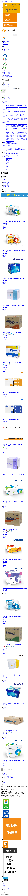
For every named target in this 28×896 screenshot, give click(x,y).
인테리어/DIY (15, 126)
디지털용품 (6, 109)
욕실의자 (17, 138)
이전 (4, 782)
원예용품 (22, 125)
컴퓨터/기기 (23, 111)
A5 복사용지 (6, 181)
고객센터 (5, 52)
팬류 (11, 121)
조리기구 (16, 119)
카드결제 (5, 102)
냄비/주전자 (9, 118)
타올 (8, 135)
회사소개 (5, 40)
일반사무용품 (6, 73)
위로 (4, 784)
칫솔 (14, 133)
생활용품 (5, 122)
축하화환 (8, 153)
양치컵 (7, 132)
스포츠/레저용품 (20, 115)
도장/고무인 (6, 101)
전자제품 (5, 146)
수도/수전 (9, 139)
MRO (4, 42)
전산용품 (8, 111)
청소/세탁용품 (22, 126)
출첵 (7, 166)
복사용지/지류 (6, 72)
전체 (4, 179)
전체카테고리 (6, 70)
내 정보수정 (9, 158)
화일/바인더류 (16, 105)
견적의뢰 (5, 44)
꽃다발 (16, 153)
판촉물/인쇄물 (6, 145)
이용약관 (5, 774)
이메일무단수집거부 (8, 777)
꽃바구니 (21, 153)
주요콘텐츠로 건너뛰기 (6, 1)
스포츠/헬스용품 (21, 128)
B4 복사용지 (6, 186)
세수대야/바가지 (13, 132)
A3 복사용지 (6, 184)
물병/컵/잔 (14, 118)
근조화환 (13, 153)
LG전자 (5, 78)
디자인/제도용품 (10, 143)
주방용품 (5, 116)
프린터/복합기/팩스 (15, 111)
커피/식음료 (18, 114)
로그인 (5, 46)
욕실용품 (5, 131)
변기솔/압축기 (18, 136)
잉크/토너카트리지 (7, 76)
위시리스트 (8, 162)
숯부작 (16, 155)
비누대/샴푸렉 (11, 136)
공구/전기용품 (9, 124)
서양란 (12, 155)
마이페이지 (6, 49)
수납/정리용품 (11, 125)
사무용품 (5, 104)
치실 (19, 133)
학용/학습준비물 (7, 142)
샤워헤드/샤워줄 (16, 139)
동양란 (9, 155)
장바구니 (5, 50)
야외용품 (17, 125)
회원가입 (5, 48)
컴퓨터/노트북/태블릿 (11, 148)
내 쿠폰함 (8, 165)
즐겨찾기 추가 (6, 79)
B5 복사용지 (6, 185)
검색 (4, 886)
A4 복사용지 (6, 182)
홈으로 (5, 883)
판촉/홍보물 (6, 75)
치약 (16, 133)
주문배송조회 (7, 98)
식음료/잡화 (6, 112)
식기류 (12, 119)
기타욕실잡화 (10, 141)
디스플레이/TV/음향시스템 (12, 149)
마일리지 (8, 163)
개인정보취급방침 (7, 776)
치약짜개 (10, 133)
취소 (19, 88)
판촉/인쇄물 (6, 41)
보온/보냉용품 (20, 118)
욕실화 (7, 138)
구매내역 (8, 159)
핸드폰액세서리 (13, 128)
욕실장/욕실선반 (14, 135)
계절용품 (15, 124)
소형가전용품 (13, 115)
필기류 (10, 107)
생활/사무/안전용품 (10, 114)
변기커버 (25, 136)
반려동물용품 (21, 124)
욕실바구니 (12, 138)
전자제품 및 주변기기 (22, 148)
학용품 (15, 143)
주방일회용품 (22, 119)
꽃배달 (5, 152)
